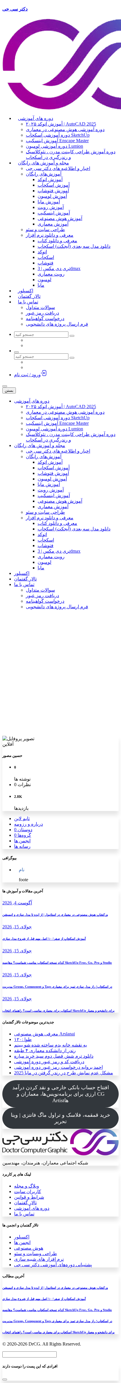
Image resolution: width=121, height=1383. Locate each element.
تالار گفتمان (25, 1202)
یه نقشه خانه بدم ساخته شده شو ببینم (50, 1044)
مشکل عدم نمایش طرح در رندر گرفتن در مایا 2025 (63, 1072)
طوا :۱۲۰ (23, 1039)
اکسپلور (21, 1236)
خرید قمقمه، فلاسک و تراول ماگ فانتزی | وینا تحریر (60, 1118)
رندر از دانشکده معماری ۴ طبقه (45, 1050)
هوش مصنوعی (28, 1247)
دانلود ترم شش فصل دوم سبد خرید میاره (53, 1056)
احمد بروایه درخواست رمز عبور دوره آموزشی (58, 1067)
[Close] (4, 1379)
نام (21, 869)
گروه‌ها (22, 835)
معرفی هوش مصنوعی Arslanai (44, 1033)
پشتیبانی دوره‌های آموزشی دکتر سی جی (53, 1264)
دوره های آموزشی (31, 1208)
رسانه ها (22, 846)
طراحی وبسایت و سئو (35, 1253)
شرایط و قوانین (29, 1197)
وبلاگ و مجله (26, 1185)
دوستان (23, 829)
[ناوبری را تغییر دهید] (4, 386)
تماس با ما (24, 1213)
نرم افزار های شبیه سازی (39, 1259)
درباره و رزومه (28, 824)
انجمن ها (22, 840)
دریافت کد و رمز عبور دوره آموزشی (49, 1061)
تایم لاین (22, 818)
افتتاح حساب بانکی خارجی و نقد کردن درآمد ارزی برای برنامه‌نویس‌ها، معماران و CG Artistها (60, 1094)
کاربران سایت (27, 1191)
